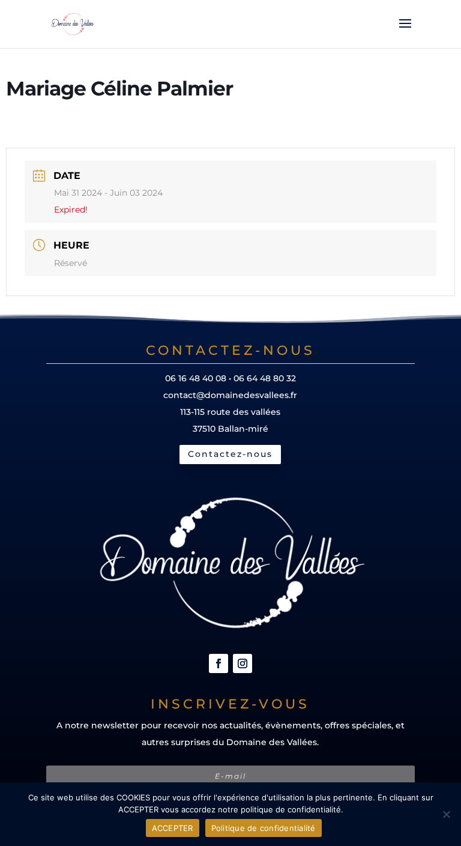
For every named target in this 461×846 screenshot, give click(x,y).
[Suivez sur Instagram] (242, 663)
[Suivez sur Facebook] (218, 663)
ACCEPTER (172, 828)
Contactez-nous (230, 454)
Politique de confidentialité (263, 828)
